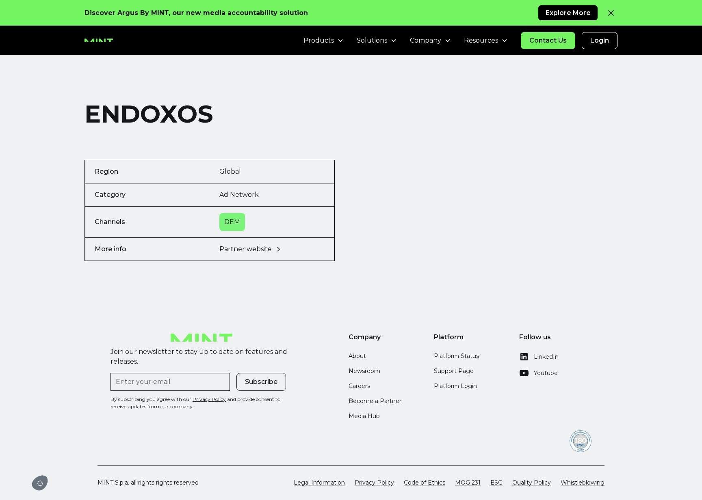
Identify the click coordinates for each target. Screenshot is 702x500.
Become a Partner (375, 401)
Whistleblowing (582, 482)
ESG (496, 482)
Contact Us (548, 40)
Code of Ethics (424, 482)
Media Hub (364, 416)
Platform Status (456, 356)
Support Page (454, 371)
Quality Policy (531, 482)
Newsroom (364, 371)
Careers (359, 386)
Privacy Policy (374, 482)
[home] (98, 40)
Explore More (568, 13)
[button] (39, 483)
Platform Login (455, 386)
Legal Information (319, 482)
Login (599, 40)
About (357, 356)
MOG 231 (468, 482)
